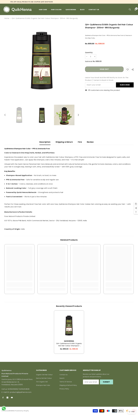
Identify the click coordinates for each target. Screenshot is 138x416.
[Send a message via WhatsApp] (4, 408)
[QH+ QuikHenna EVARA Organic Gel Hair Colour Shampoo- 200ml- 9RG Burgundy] (69, 325)
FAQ (80, 142)
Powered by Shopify (22, 411)
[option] (41, 60)
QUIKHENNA (69, 341)
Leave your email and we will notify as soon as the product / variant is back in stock (106, 78)
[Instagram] (7, 397)
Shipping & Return (64, 142)
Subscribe (125, 85)
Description (45, 142)
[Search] (130, 9)
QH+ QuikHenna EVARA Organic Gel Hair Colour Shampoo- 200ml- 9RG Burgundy (69, 344)
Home (6, 18)
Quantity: (89, 52)
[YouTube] (11, 397)
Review (90, 142)
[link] (19, 286)
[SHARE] (132, 69)
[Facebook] (3, 397)
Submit (106, 382)
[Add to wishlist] (127, 69)
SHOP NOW (49, 2)
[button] (4, 114)
